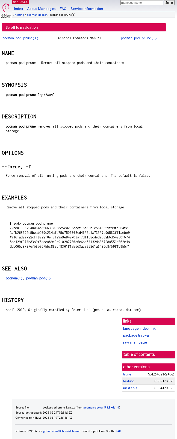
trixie (127, 374)
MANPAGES (20, 1)
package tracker (136, 335)
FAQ (63, 8)
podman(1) (14, 278)
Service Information (87, 8)
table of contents (139, 354)
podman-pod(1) (38, 278)
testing (19, 14)
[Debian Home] (6, 9)
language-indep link (139, 328)
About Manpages (41, 8)
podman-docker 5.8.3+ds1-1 (101, 407)
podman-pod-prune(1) (20, 38)
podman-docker (37, 14)
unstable (130, 388)
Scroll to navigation (22, 27)
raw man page (135, 342)
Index (18, 8)
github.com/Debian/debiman (61, 431)
